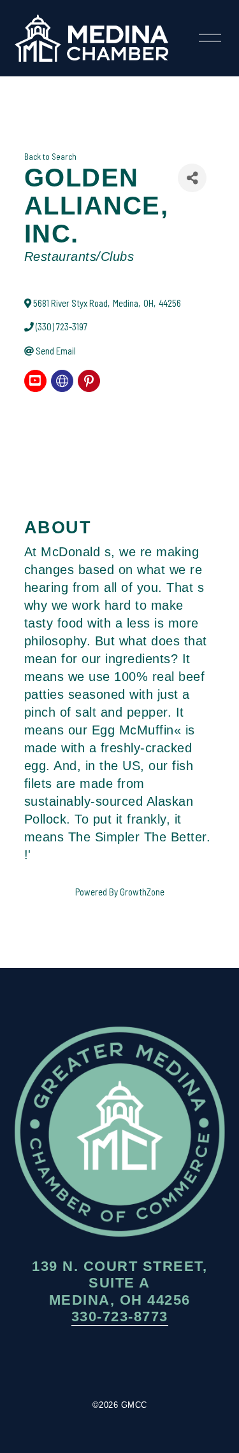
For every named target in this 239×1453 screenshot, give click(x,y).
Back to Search (50, 156)
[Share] (192, 178)
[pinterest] (89, 381)
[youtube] (35, 381)
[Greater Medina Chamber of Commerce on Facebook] (81, 1362)
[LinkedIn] (158, 1362)
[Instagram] (120, 1362)
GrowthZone (142, 891)
